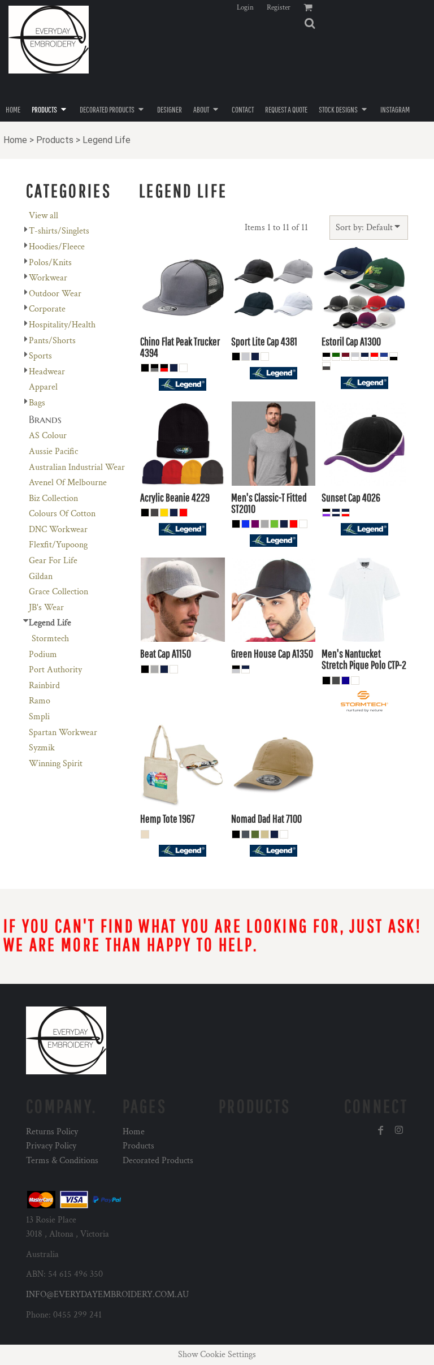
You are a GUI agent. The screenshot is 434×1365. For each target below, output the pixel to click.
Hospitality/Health (62, 325)
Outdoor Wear (55, 294)
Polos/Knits (50, 263)
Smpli (39, 717)
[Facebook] (381, 1130)
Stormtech (50, 639)
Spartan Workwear (63, 732)
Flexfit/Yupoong (58, 545)
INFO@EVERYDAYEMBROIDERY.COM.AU (107, 1295)
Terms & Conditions (62, 1161)
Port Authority (55, 670)
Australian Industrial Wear (77, 467)
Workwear (48, 278)
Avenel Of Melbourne (68, 483)
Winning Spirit (56, 764)
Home (15, 140)
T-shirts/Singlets (59, 231)
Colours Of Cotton (62, 514)
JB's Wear (46, 608)
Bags (37, 403)
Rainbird (44, 686)
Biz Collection (53, 498)
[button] (309, 23)
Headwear (47, 372)
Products (54, 140)
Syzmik (42, 748)
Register (278, 7)
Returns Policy (52, 1132)
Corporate (47, 309)
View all (43, 216)
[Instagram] (399, 1130)
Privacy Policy (51, 1146)
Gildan (41, 576)
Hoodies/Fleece (57, 247)
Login (245, 7)
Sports (40, 356)
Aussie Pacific (53, 451)
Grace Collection (58, 592)
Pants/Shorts (52, 341)
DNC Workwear (58, 529)
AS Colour (48, 436)
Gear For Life (53, 561)
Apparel (43, 387)
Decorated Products (158, 1161)
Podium (43, 654)
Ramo (39, 701)
